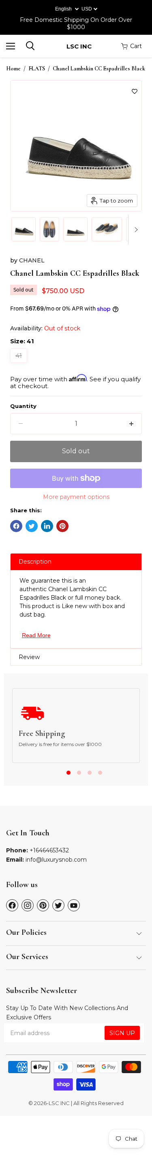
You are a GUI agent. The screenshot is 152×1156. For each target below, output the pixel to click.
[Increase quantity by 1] (131, 424)
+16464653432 (49, 850)
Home (13, 69)
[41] (19, 364)
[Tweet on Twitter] (32, 526)
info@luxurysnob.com (56, 859)
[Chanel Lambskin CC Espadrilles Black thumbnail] (23, 229)
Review (29, 657)
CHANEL (32, 260)
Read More (36, 635)
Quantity (23, 406)
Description (35, 561)
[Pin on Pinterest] (62, 526)
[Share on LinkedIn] (47, 526)
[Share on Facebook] (16, 526)
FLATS (36, 69)
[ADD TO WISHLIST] (134, 91)
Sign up (122, 1033)
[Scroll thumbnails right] (134, 230)
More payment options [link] (76, 497)
